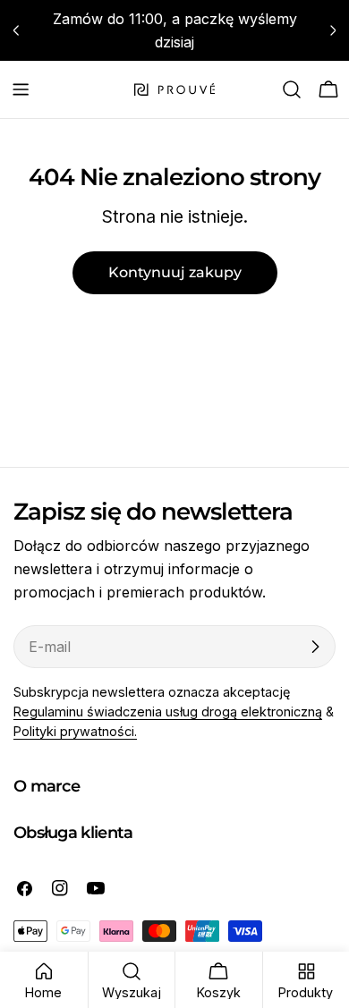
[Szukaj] (292, 89)
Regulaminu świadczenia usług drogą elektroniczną (167, 711)
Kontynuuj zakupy (175, 272)
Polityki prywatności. (75, 731)
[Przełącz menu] (20, 89)
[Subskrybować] (315, 646)
